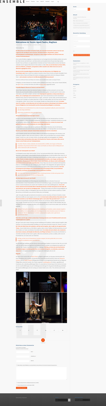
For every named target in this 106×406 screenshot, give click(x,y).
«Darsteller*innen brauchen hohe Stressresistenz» (81, 27)
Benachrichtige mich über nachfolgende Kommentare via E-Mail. (28, 382)
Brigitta (74, 63)
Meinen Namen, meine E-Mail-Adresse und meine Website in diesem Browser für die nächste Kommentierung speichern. (37, 365)
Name (32, 351)
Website (32, 360)
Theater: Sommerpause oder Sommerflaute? (80, 23)
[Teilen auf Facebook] (20, 330)
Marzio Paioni (43, 84)
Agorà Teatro (21, 84)
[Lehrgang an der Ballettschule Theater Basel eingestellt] (105, 203)
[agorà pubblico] (41, 23)
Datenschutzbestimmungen (83, 51)
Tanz (74, 93)
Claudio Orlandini (28, 260)
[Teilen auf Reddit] (54, 330)
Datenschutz (18, 397)
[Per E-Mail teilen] (63, 330)
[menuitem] (27, 1)
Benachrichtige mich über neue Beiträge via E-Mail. (26, 385)
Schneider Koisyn (76, 70)
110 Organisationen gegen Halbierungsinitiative (81, 25)
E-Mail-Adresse (33, 356)
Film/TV (74, 88)
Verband (74, 97)
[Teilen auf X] (29, 330)
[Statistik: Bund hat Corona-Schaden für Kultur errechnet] (1, 203)
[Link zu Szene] (58, 1)
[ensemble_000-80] (12, 1)
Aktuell (25, 44)
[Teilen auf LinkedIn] (46, 330)
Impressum (24, 397)
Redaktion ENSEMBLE (37, 44)
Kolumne (74, 90)
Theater (30, 44)
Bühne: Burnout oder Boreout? (78, 20)
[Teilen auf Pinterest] (37, 330)
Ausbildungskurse (47, 262)
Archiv (27, 44)
